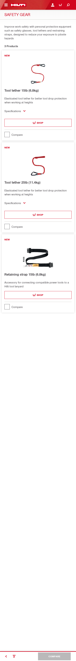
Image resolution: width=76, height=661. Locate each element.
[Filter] (14, 656)
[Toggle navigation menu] (6, 5)
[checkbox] (38, 134)
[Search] (68, 5)
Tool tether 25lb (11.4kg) (22, 182)
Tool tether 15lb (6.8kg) (21, 90)
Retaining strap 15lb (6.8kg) (25, 274)
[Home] (18, 5)
